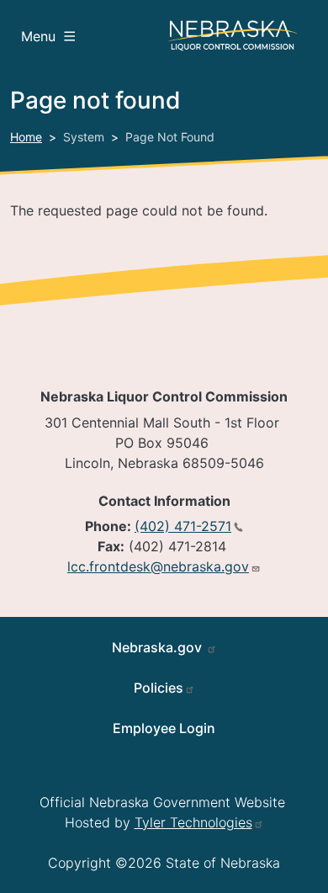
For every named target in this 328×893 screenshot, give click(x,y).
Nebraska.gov (158, 647)
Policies (158, 687)
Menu (38, 36)
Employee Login (164, 728)
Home (26, 137)
